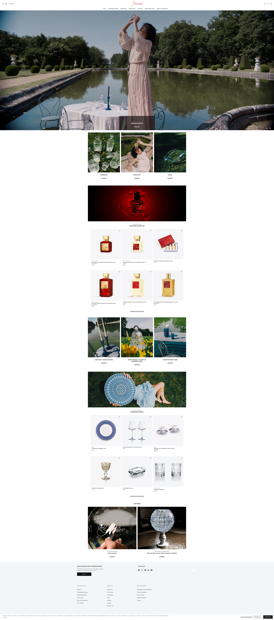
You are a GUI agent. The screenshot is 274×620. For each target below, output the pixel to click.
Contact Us (110, 589)
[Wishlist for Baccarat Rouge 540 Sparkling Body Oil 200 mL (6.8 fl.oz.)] (181, 271)
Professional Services (82, 592)
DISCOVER (137, 126)
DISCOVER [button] (103, 178)
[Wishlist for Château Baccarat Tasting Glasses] (150, 417)
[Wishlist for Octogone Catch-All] (150, 458)
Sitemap (109, 600)
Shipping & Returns (82, 595)
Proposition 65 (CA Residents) (144, 589)
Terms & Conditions (142, 592)
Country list (110, 605)
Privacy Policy (140, 595)
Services (79, 589)
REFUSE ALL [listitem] (258, 617)
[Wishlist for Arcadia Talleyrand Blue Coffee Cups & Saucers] (181, 417)
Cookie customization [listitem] (246, 617)
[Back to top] (194, 571)
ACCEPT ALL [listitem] (268, 617)
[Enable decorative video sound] (267, 128)
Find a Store (110, 592)
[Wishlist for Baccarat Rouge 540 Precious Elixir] (181, 230)
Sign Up (84, 574)
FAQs (108, 597)
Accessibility (110, 595)
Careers (139, 600)
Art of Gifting (80, 603)
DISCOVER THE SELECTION (137, 496)
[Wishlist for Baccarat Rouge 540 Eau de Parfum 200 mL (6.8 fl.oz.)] (150, 271)
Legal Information (141, 597)
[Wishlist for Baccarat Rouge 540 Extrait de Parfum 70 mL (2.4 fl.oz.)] (119, 230)
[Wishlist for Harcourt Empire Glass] (119, 458)
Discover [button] (103, 363)
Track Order (80, 597)
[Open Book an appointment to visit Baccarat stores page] (6, 4)
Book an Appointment (82, 600)
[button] (268, 4)
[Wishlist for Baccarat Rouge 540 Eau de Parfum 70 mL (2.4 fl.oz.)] (150, 230)
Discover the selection (137, 311)
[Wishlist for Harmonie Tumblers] (181, 458)
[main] (137, 285)
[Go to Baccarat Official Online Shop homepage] (137, 3)
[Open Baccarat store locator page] (3, 4)
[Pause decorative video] (270, 128)
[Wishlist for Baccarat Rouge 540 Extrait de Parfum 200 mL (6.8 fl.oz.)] (119, 271)
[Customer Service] (265, 4)
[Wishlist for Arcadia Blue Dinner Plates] (119, 417)
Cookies (109, 603)
